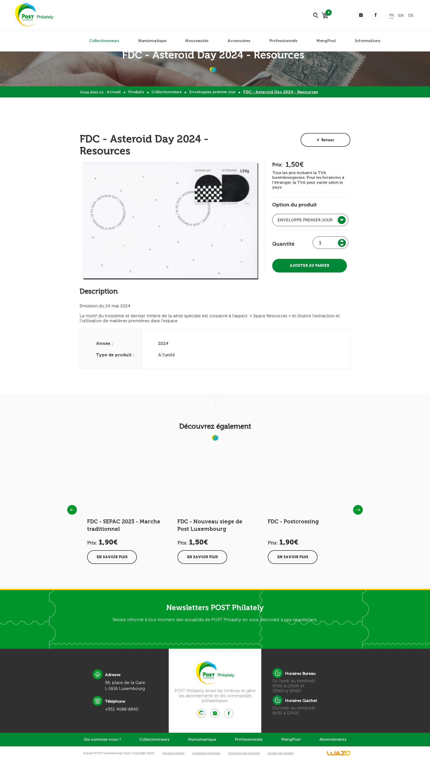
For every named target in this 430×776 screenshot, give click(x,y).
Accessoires (238, 40)
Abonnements (332, 739)
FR (391, 15)
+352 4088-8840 (121, 709)
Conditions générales (206, 753)
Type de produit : (115, 354)
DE (410, 15)
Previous (72, 510)
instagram (360, 14)
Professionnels (283, 40)
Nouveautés (197, 40)
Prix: (277, 165)
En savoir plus (112, 557)
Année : (104, 343)
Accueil (114, 92)
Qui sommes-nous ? (102, 739)
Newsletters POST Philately (215, 607)
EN (401, 15)
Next (358, 510)
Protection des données (244, 753)
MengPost (326, 40)
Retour (327, 140)
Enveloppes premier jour (212, 92)
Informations (367, 40)
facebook (375, 14)
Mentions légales (173, 753)
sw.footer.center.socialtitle (201, 713)
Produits (136, 92)
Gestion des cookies (281, 753)
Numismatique (152, 40)
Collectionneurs (104, 40)
